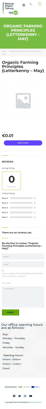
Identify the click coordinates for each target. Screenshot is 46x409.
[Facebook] (14, 395)
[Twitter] (19, 395)
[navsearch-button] (30, 4)
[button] (23, 5)
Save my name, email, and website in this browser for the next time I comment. (22, 274)
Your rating (6, 283)
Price (4, 132)
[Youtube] (30, 395)
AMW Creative (35, 402)
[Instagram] (25, 395)
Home (4, 51)
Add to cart (23, 143)
